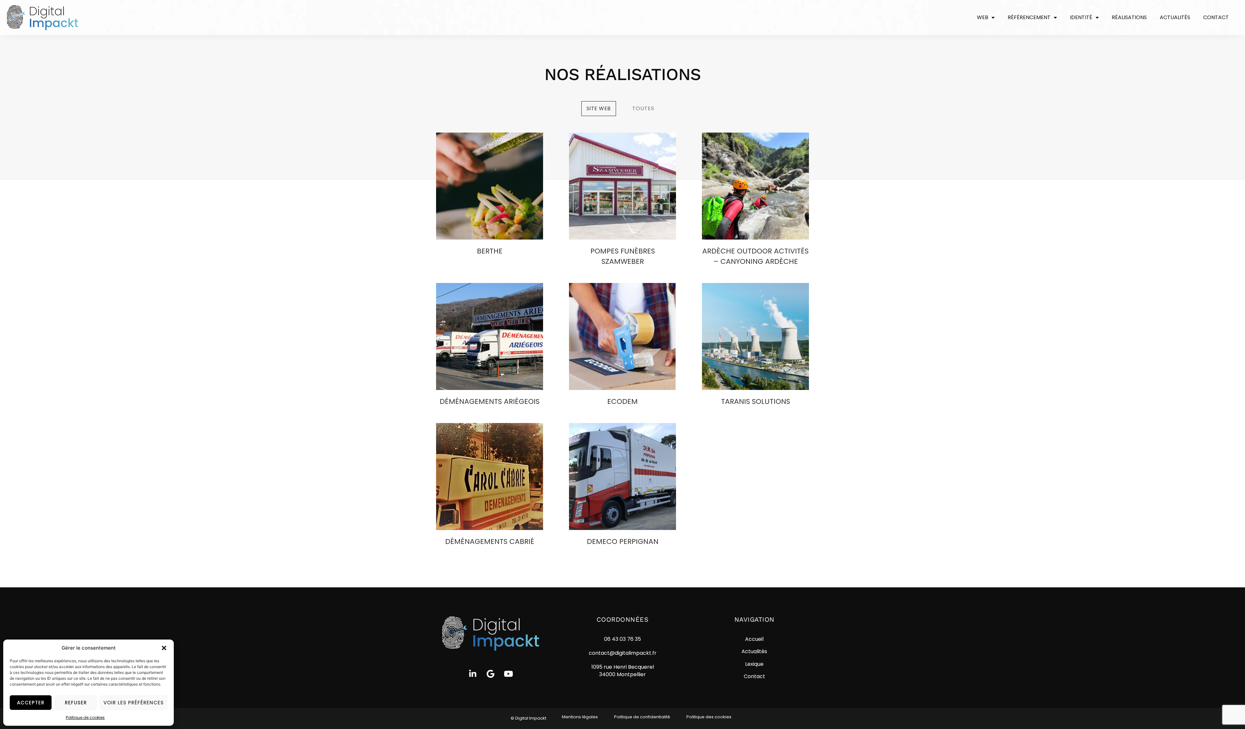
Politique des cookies (708, 717)
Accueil (754, 639)
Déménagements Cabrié (489, 541)
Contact (1216, 17)
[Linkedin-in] (473, 673)
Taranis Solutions (755, 401)
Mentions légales (580, 717)
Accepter (30, 702)
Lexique (754, 664)
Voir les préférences (133, 702)
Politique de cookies (85, 717)
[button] (164, 648)
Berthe (490, 251)
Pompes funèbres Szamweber (622, 256)
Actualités (1175, 17)
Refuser (76, 702)
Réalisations (1129, 17)
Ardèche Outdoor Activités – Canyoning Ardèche (755, 256)
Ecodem (622, 401)
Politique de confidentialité (642, 717)
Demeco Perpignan (622, 541)
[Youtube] (508, 673)
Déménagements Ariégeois (490, 401)
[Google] (490, 673)
